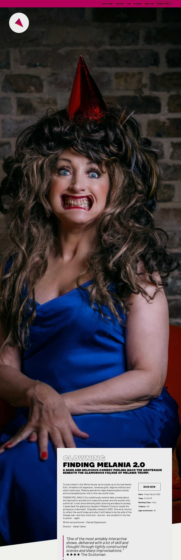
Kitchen (137, 3)
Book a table (164, 3)
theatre (119, 3)
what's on (107, 3)
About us (149, 3)
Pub (129, 3)
